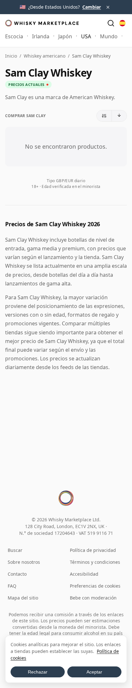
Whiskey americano (44, 56)
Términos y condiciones (95, 562)
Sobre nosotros (24, 562)
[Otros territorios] (122, 23)
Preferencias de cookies (95, 586)
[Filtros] (104, 115)
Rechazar (37, 671)
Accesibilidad (84, 574)
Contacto (17, 574)
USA (86, 36)
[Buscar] (111, 23)
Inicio (11, 56)
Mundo (109, 36)
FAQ (12, 586)
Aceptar (94, 671)
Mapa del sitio (23, 598)
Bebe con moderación (93, 598)
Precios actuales (26, 84)
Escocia (14, 36)
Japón (65, 36)
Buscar (15, 550)
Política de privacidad (93, 550)
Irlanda (40, 36)
